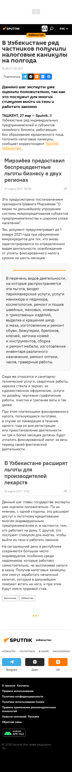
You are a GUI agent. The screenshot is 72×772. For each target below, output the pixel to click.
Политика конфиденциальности (22, 696)
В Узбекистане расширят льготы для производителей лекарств (36, 473)
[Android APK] (14, 733)
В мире (44, 651)
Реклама (33, 716)
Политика (27, 651)
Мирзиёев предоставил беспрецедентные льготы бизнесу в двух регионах (34, 170)
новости (8, 651)
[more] (65, 188)
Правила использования (17, 691)
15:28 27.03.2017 (12, 68)
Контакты (23, 685)
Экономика (10, 598)
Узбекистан (27, 598)
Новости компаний (14, 716)
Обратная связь (12, 722)
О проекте (8, 685)
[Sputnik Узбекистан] (12, 30)
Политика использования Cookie (23, 702)
